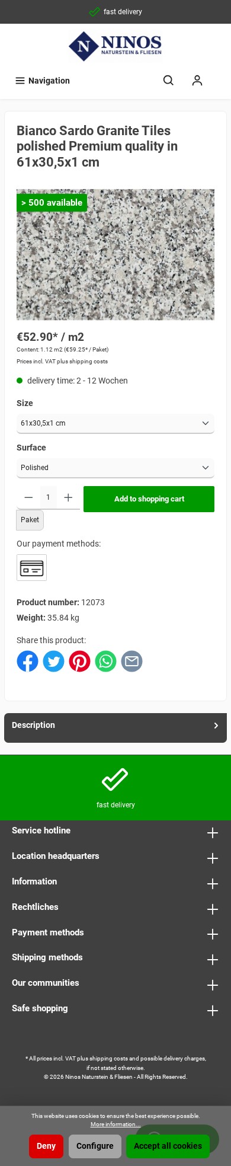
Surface (31, 448)
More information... (116, 1124)
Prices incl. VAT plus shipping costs (62, 361)
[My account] (197, 81)
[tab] (115, 728)
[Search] (169, 81)
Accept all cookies (168, 1146)
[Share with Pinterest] (79, 661)
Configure (95, 1146)
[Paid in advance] (32, 567)
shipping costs (108, 1058)
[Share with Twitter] (53, 661)
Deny (46, 1146)
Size (25, 403)
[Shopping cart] (219, 75)
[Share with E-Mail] (131, 661)
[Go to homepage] (115, 46)
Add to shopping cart (149, 498)
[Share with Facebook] (27, 661)
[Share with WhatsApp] (105, 661)
